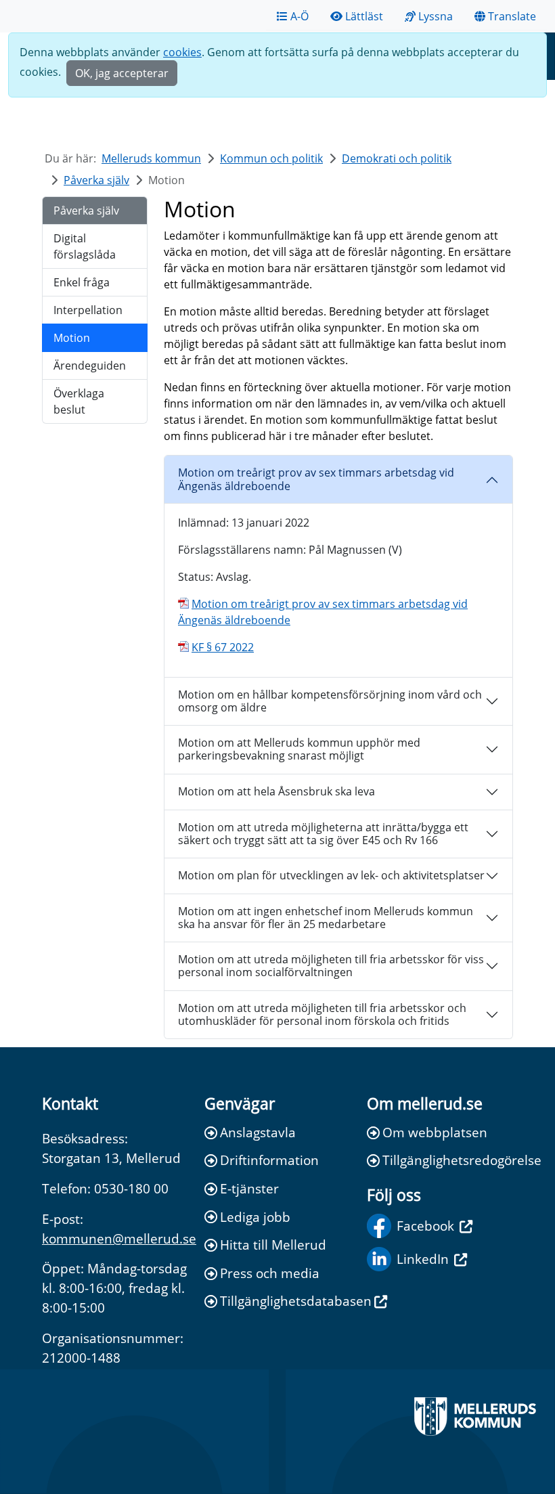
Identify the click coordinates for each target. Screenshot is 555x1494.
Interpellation (88, 310)
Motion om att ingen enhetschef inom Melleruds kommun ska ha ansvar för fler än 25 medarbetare (325, 917)
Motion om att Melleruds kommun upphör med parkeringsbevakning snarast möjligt (299, 749)
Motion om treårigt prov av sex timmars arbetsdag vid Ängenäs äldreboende (316, 479)
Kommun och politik (271, 158)
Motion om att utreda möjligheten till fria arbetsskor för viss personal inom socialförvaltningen (331, 966)
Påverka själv (96, 180)
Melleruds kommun (151, 158)
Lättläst (364, 16)
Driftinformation (269, 1160)
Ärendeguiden (89, 365)
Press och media (269, 1273)
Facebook (425, 1225)
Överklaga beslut (78, 401)
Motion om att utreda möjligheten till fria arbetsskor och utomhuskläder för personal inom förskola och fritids (322, 1014)
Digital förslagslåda (84, 246)
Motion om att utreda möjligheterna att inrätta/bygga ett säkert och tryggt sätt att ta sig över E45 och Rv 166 (323, 834)
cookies (182, 52)
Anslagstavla (258, 1132)
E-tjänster (249, 1188)
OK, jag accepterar (122, 73)
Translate (512, 16)
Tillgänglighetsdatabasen (285, 1301)
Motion (71, 337)
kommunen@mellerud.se (119, 1238)
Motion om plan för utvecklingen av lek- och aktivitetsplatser (331, 875)
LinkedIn (423, 1259)
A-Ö (299, 16)
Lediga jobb (255, 1217)
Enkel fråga (81, 282)
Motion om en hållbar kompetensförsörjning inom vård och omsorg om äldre (330, 701)
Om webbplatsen (434, 1132)
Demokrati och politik (396, 158)
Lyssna (435, 16)
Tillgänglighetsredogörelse (447, 1160)
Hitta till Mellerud (273, 1244)
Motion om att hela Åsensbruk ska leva (276, 791)
